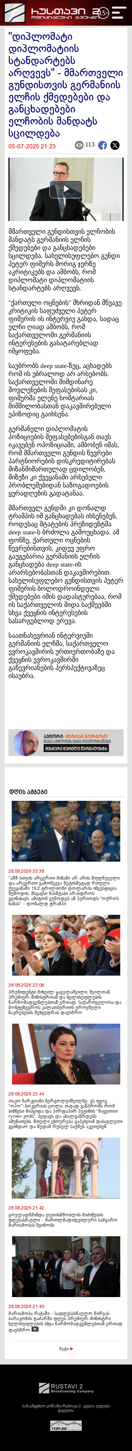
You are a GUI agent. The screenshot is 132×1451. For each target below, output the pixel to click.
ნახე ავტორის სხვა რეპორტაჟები (77, 742)
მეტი (64, 1349)
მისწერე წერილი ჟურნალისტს (76, 749)
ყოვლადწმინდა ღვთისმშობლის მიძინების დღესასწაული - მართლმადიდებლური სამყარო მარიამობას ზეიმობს (63, 1220)
